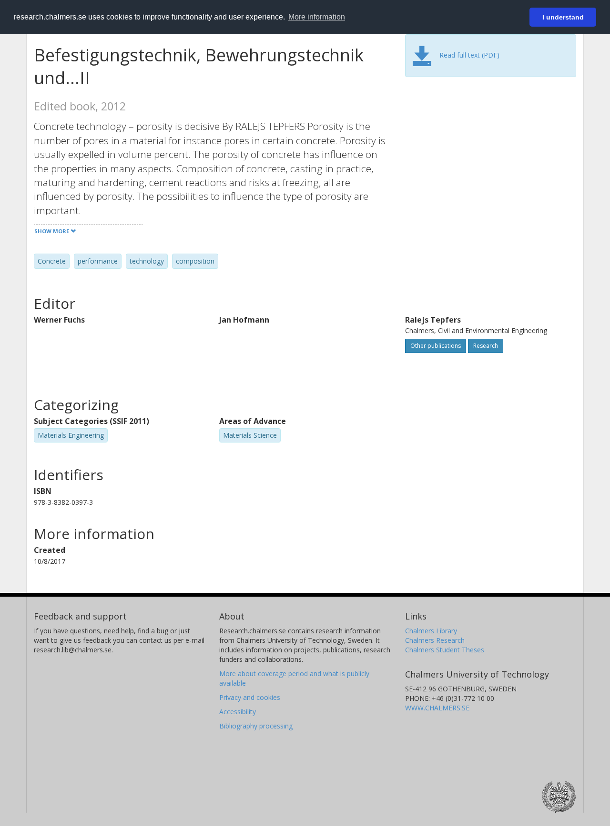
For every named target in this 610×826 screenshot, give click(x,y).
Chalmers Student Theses (444, 649)
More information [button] (316, 17)
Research (485, 346)
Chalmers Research (435, 640)
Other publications (435, 346)
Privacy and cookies (249, 697)
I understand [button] (563, 17)
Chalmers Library (431, 630)
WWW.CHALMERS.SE (437, 707)
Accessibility (237, 711)
